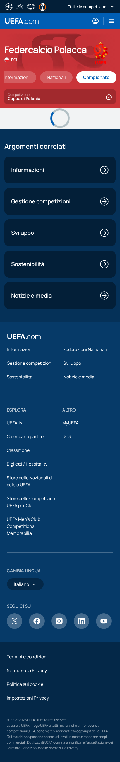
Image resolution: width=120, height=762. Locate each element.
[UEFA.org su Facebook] (37, 627)
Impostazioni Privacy (28, 698)
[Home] (24, 336)
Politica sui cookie (25, 684)
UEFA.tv (14, 423)
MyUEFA (70, 423)
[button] (110, 21)
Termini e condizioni (27, 657)
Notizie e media (78, 377)
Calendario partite (25, 436)
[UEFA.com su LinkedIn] (81, 627)
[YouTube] (104, 627)
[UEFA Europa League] (42, 6)
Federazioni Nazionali (85, 349)
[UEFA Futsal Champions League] (20, 6)
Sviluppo (72, 363)
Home (21, 21)
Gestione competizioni (29, 363)
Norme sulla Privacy (27, 670)
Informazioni (20, 349)
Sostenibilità (19, 377)
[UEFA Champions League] (8, 6)
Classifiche (18, 450)
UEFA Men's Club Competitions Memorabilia (23, 526)
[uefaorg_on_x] (14, 627)
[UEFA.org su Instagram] (59, 627)
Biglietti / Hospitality (27, 464)
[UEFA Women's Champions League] (31, 6)
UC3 (66, 436)
